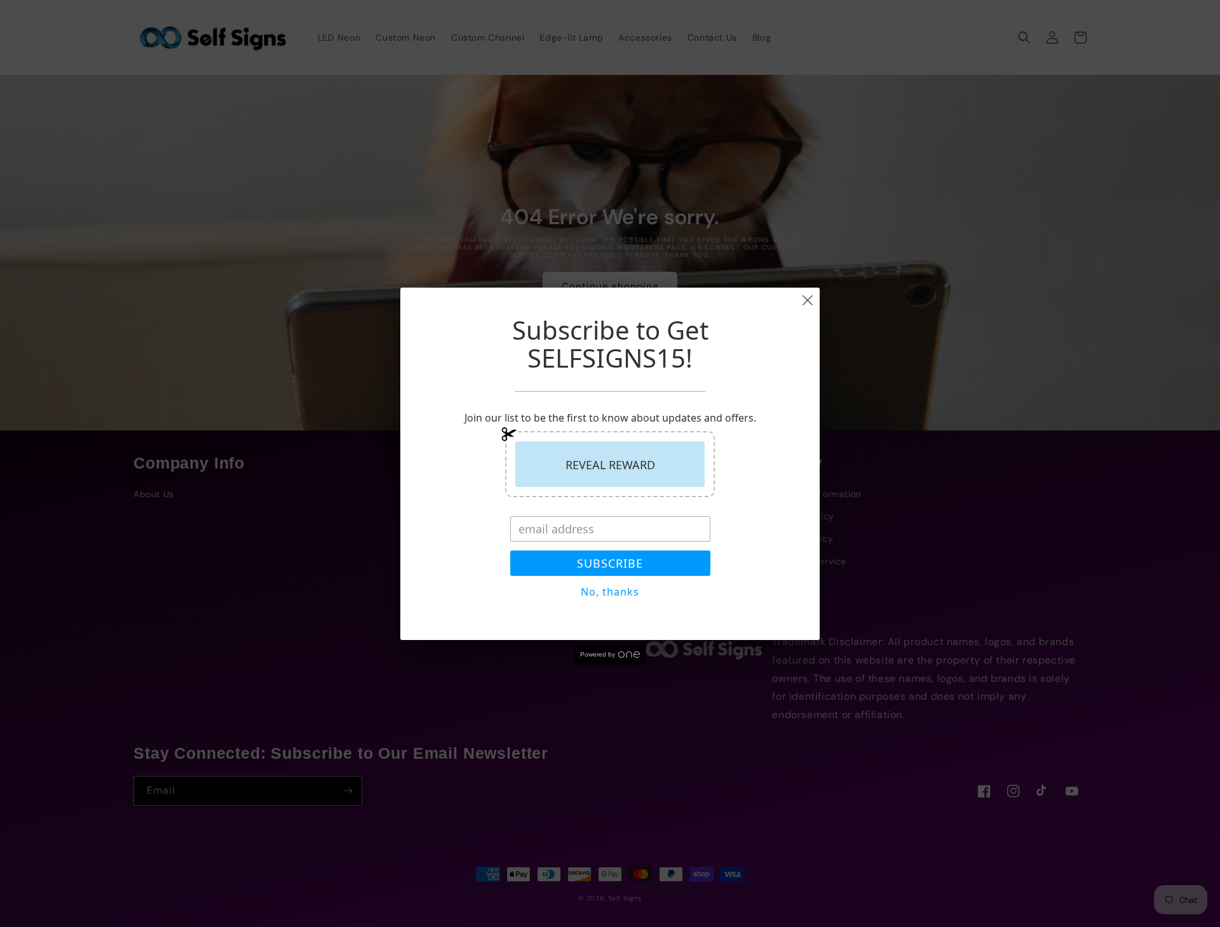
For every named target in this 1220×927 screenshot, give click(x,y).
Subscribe (610, 563)
